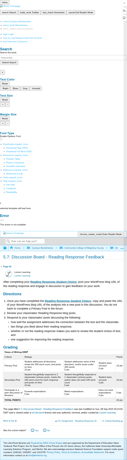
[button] (11, 188)
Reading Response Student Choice (53, 281)
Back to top (8, 421)
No (48, 430)
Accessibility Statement (92, 452)
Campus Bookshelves (42, 248)
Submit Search (9, 62)
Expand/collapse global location (122, 247)
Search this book (8, 52)
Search (8, 241)
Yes (37, 430)
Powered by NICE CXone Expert (47, 443)
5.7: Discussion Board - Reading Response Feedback (46, 409)
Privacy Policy (53, 452)
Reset (5, 83)
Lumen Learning (22, 276)
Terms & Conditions (70, 452)
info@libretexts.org (37, 455)
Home (17, 248)
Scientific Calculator (15, 166)
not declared (38, 412)
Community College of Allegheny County (84, 248)
